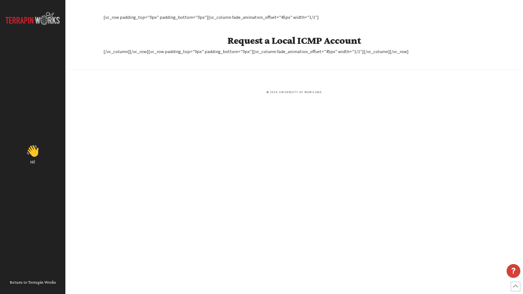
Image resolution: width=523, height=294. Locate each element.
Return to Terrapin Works (33, 282)
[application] (513, 272)
